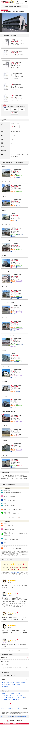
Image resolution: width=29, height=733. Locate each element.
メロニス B (19, 695)
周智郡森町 (17, 682)
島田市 (23, 682)
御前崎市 (14, 684)
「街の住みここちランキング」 (15, 572)
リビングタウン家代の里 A (8, 697)
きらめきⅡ (18, 693)
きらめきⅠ (11, 693)
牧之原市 (8, 684)
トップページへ (15, 703)
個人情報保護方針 (17, 716)
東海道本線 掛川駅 (16, 154)
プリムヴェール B (20, 697)
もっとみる (14, 517)
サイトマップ (3, 716)
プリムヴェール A (16, 699)
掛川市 (7, 109)
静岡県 (3, 679)
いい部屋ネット (4, 708)
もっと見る (14, 650)
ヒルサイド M (5, 695)
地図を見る (16, 126)
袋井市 (22, 109)
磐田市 (3, 684)
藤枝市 (18, 684)
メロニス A (12, 695)
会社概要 (24, 716)
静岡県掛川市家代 (15, 124)
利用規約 (10, 716)
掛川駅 (15, 112)
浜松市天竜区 (5, 686)
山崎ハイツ (4, 693)
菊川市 (15, 109)
